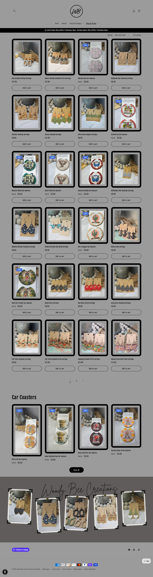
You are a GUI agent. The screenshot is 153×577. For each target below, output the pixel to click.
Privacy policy (56, 569)
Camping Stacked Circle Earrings (89, 359)
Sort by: (110, 35)
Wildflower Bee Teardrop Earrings (122, 191)
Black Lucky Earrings (118, 247)
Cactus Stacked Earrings (53, 135)
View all (76, 470)
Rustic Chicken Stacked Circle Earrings (58, 78)
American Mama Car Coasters (87, 191)
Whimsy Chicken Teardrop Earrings (23, 247)
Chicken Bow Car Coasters (86, 78)
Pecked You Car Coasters (119, 135)
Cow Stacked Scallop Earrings (21, 78)
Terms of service (66, 569)
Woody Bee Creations (23, 569)
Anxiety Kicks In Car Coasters (121, 451)
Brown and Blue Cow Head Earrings (56, 247)
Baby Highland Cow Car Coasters (55, 456)
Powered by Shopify (34, 569)
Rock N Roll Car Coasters (53, 191)
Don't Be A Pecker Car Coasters (22, 303)
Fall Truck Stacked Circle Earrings (56, 359)
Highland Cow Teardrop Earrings (122, 78)
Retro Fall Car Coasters (19, 459)
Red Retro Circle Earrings (86, 303)
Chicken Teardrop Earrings (21, 135)
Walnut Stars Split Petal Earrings (122, 359)
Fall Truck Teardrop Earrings (21, 359)
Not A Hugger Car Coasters (87, 247)
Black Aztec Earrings (52, 303)
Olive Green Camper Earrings (87, 135)
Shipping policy (78, 569)
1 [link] (70, 381)
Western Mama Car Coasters (21, 191)
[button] (14, 11)
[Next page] (82, 380)
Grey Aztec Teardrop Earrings (121, 303)
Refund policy (46, 569)
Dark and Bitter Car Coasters (87, 453)
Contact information (90, 569)
